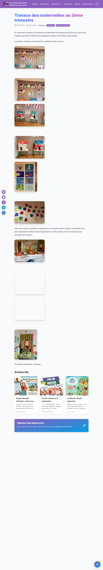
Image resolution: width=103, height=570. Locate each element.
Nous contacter (88, 4)
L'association (44, 4)
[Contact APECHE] (4, 202)
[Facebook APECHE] (4, 192)
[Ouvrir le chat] (97, 564)
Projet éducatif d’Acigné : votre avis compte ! (24, 401)
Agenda (77, 4)
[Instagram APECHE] (4, 197)
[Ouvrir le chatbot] (4, 213)
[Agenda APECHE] (4, 208)
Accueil (34, 4)
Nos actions (68, 4)
